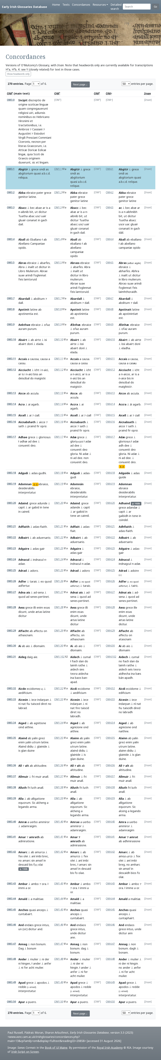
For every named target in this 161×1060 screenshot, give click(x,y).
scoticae (33, 104)
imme (129, 888)
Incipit (23, 100)
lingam (44, 162)
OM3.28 (11, 607)
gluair (22, 220)
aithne (29, 727)
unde (31, 612)
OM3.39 (11, 798)
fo (76, 873)
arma (33, 807)
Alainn (74, 738)
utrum (36, 742)
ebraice (31, 193)
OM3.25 (11, 570)
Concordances (81, 4)
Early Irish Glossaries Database (24, 7)
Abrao (123, 283)
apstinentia (25, 314)
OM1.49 (58, 982)
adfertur (23, 586)
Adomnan (25, 484)
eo (42, 581)
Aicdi (73, 689)
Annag (22, 944)
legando (23, 807)
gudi (73, 477)
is (47, 208)
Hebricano (43, 117)
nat (23, 704)
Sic (33, 803)
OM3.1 (10, 169)
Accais (22, 359)
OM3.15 (11, 415)
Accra (74, 404)
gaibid (80, 511)
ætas (39, 612)
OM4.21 (110, 526)
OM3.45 (11, 909)
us (37, 216)
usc (80, 224)
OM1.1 (58, 169)
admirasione (78, 845)
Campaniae (37, 243)
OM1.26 (58, 581)
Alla (21, 798)
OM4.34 (110, 722)
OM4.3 (109, 207)
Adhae (22, 437)
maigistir (39, 378)
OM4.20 (110, 503)
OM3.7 (10, 298)
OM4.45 (110, 909)
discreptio (34, 100)
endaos (81, 925)
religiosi (23, 113)
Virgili (21, 137)
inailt (31, 267)
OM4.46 (110, 924)
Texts (65, 4)
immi (21, 888)
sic (33, 162)
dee (34, 441)
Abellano (24, 243)
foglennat (39, 275)
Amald (22, 899)
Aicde (22, 689)
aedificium (25, 693)
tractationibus (27, 125)
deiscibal (23, 378)
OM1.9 (58, 324)
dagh (132, 948)
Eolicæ (42, 150)
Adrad (22, 570)
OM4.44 (110, 898)
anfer (47, 963)
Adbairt (23, 537)
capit (21, 507)
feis (20, 279)
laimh (73, 665)
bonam (123, 952)
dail (20, 224)
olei (25, 856)
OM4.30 (110, 645)
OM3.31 (11, 656)
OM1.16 (58, 421)
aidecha (83, 673)
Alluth (22, 787)
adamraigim (29, 826)
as (47, 169)
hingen (25, 963)
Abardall (24, 299)
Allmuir (23, 776)
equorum (24, 803)
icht (36, 370)
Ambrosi (23, 129)
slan (81, 661)
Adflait (75, 527)
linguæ (43, 104)
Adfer (22, 581)
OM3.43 (11, 883)
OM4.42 (110, 852)
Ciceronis (24, 142)
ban (84, 678)
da (137, 661)
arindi (29, 275)
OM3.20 (11, 503)
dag (83, 948)
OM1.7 (58, 298)
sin (33, 860)
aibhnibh (131, 212)
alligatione (38, 798)
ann (72, 937)
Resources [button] (99, 4)
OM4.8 (109, 309)
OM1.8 (58, 309)
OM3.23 (11, 548)
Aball (21, 239)
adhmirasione (131, 841)
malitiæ (135, 899)
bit (31, 212)
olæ (121, 877)
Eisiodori (39, 133)
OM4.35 (110, 738)
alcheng (41, 803)
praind (32, 426)
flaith (43, 527)
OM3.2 (10, 192)
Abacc (22, 208)
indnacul (38, 559)
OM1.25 (58, 570)
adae (21, 564)
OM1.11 (58, 358)
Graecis (23, 158)
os (78, 441)
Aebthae (24, 325)
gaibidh (123, 516)
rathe (81, 665)
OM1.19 (58, 483)
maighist (125, 386)
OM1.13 (58, 393)
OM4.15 (110, 415)
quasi (37, 173)
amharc (135, 864)
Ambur (23, 884)
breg (122, 864)
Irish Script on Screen (25, 1052)
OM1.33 (58, 699)
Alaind (22, 738)
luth (33, 787)
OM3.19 (11, 483)
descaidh (124, 873)
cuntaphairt (126, 918)
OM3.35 (11, 738)
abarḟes (45, 263)
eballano (75, 243)
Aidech (75, 657)
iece (33, 700)
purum (32, 329)
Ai (19, 646)
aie (35, 657)
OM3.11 (11, 358)
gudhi (42, 473)
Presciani (32, 137)
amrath (34, 837)
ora (44, 884)
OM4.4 (109, 239)
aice (123, 378)
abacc (74, 224)
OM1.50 (58, 1001)
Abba (21, 193)
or (29, 888)
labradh (75, 716)
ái (131, 404)
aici (46, 370)
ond (85, 727)
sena (41, 592)
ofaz (47, 325)
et (31, 121)
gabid (35, 507)
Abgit (23, 169)
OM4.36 (110, 765)
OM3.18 (11, 472)
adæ (88, 441)
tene (46, 507)
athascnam (25, 635)
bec (32, 208)
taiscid (85, 708)
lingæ (21, 154)
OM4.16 (110, 421)
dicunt (22, 612)
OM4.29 (110, 630)
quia (30, 154)
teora (74, 673)
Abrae (43, 271)
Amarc (22, 852)
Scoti (36, 154)
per (44, 142)
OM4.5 (109, 262)
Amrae (75, 822)
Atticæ (22, 150)
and (39, 929)
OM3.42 (11, 852)
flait (72, 531)
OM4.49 (110, 982)
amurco (75, 856)
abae (38, 208)
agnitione (40, 723)
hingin (74, 967)
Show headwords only (18, 73)
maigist (76, 386)
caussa (34, 359)
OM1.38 (58, 787)
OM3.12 (11, 369)
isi (45, 340)
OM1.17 (58, 437)
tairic (134, 586)
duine (31, 750)
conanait (124, 228)
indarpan (43, 700)
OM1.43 (58, 883)
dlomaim (39, 646)
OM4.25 (110, 570)
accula (35, 393)
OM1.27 (58, 592)
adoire (134, 570)
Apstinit (23, 309)
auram (22, 329)
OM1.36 (58, 765)
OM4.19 (110, 483)
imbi (39, 856)
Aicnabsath (78, 422)
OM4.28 (110, 607)
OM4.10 (110, 339)
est (36, 314)
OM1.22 (58, 537)
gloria (74, 454)
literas (22, 146)
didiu (30, 746)
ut (36, 212)
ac (120, 208)
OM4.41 (110, 836)
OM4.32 (110, 688)
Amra (122, 822)
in (39, 220)
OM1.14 (58, 404)
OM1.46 (58, 924)
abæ (73, 212)
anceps (41, 910)
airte (38, 340)
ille (135, 607)
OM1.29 (58, 630)
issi (82, 344)
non (86, 458)
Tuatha (23, 216)
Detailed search (116, 7)
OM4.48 (110, 959)
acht (31, 967)
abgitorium (25, 173)
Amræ (22, 822)
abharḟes (124, 271)
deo (33, 445)
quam (22, 108)
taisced (35, 704)
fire (77, 708)
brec (45, 856)
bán (121, 678)
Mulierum (32, 271)
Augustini (24, 133)
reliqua (22, 177)
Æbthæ (75, 325)
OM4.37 (110, 776)
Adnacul (23, 559)
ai (29, 404)
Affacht (23, 631)
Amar (22, 837)
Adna (21, 592)
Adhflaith (125, 527)
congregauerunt (37, 108)
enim (40, 607)
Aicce (22, 393)
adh (121, 445)
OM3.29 (11, 630)
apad (73, 682)
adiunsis (40, 113)
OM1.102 (59, 656)
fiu (28, 704)
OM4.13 (110, 393)
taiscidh (128, 708)
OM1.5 (58, 262)
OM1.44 (58, 898)
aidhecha (124, 673)
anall (45, 776)
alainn (122, 750)
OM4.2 (109, 192)
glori (73, 441)
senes (33, 597)
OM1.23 (58, 548)
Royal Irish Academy (110, 1047)
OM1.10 (58, 339)
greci (42, 738)
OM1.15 (58, 415)
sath (21, 426)
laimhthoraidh (128, 292)
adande (75, 507)
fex (20, 856)
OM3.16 (11, 421)
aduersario (43, 537)
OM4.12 (110, 369)
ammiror (44, 822)
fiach (75, 661)
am (39, 860)
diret (44, 704)
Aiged (22, 723)
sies (81, 669)
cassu (21, 363)
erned (32, 987)
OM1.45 (58, 909)
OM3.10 (11, 339)
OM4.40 (110, 821)
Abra (21, 267)
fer (26, 967)
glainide (42, 746)
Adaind (23, 503)
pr (39, 193)
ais (28, 592)
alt (27, 765)
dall (20, 303)
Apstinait (125, 309)
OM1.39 (58, 798)
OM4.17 (110, 437)
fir (38, 426)
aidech (74, 669)
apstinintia (81, 314)
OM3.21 (11, 526)
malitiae (38, 899)
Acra (21, 404)
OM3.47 (11, 944)
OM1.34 (58, 722)
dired (137, 708)
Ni (80, 454)
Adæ (73, 437)
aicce (127, 374)
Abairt (22, 340)
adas (34, 473)
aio (28, 646)
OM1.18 (58, 472)
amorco (126, 856)
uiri (31, 113)
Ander (22, 959)
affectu (38, 631)
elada (39, 344)
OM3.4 (10, 239)
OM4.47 (110, 944)
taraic (33, 581)
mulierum (76, 279)
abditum (39, 299)
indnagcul (125, 564)
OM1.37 (58, 776)
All (20, 765)
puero (32, 1002)
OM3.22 (11, 537)
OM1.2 (58, 192)
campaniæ (77, 252)
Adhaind (124, 503)
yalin (35, 738)
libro (85, 275)
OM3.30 (11, 645)
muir (39, 776)
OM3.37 (11, 776)
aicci (77, 374)
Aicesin (23, 700)
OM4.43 (110, 883)
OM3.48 (11, 959)
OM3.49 (11, 982)
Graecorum (34, 146)
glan (24, 750)
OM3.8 (10, 309)
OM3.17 (11, 437)
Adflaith (24, 527)
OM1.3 (58, 207)
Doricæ (32, 150)
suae (21, 275)
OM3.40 (11, 821)
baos (78, 678)
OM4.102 (111, 656)
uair (43, 216)
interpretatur (26, 492)
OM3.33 (11, 699)
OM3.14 (11, 404)
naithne (123, 731)
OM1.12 (58, 369)
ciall (37, 415)
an (40, 374)
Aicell (22, 415)
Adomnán (76, 484)
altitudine (40, 765)
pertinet (43, 597)
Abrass (74, 263)
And (21, 925)
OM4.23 (110, 548)
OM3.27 (11, 592)
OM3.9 (10, 324)
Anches (23, 910)
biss (35, 374)
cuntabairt (25, 914)
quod (48, 581)
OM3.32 (11, 688)
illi (34, 607)
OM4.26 (110, 581)
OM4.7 (109, 298)
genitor (23, 197)
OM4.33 (110, 699)
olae (81, 873)
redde (22, 987)
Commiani (44, 137)
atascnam (125, 639)
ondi (42, 169)
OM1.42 (58, 852)
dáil (121, 232)
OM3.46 (11, 924)
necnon (36, 142)
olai (40, 864)
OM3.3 (10, 207)
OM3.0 (10, 100)
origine (22, 104)
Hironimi (23, 121)
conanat (32, 220)
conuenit (24, 445)
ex (34, 117)
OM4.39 (110, 798)
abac (31, 216)
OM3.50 (11, 1001)
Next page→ (80, 84)
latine (32, 197)
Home (56, 4)
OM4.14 (110, 404)
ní (135, 704)
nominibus (25, 117)
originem (34, 158)
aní (33, 856)
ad (29, 441)
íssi (123, 344)
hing (134, 963)
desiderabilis (26, 488)
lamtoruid (30, 279)
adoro (34, 570)
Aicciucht (24, 370)
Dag (21, 948)
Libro (21, 271)
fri (33, 776)
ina (72, 678)
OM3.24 (11, 559)
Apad (21, 982)
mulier (34, 959)
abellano (75, 247)
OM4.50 (110, 1001)
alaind (74, 750)
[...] (122, 466)
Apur (21, 1002)
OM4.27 (110, 592)
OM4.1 (109, 169)
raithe (130, 665)
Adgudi (23, 473)
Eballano (35, 239)
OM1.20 (58, 503)
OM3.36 (11, 765)
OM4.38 (110, 787)
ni (71, 458)
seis (130, 669)
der (47, 959)
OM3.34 (11, 722)
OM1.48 (58, 959)
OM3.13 (11, 393)
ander (37, 963)
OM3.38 (11, 787)
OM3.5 (10, 262)
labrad (22, 708)
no (120, 661)
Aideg (22, 657)
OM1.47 (58, 944)
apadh (129, 678)
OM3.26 (11, 581)
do (32, 378)
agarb (35, 404)
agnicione (76, 727)
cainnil (25, 511)
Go (155, 6)
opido (22, 247)
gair (79, 553)
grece (35, 169)
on (45, 631)
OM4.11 (110, 358)
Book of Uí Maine (56, 1047)
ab (27, 239)
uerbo (34, 822)
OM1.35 (58, 738)
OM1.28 (58, 607)
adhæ (23, 441)
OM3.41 (11, 836)
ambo (35, 884)
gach (44, 220)
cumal (87, 657)
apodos (42, 982)
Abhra (135, 271)
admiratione (26, 841)
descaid (23, 864)
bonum (41, 944)
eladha (125, 348)
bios (133, 873)
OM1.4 (58, 239)
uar (127, 224)
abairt (22, 344)
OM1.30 (58, 645)
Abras (22, 263)
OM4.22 (110, 537)
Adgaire (23, 548)
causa (44, 359)
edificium (124, 693)
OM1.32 (58, 688)
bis (79, 378)
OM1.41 (58, 836)
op (43, 426)
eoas (47, 607)
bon (31, 948)
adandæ (132, 507)
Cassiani (37, 129)
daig (30, 657)
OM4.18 (110, 472)
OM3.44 (11, 898)
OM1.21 (58, 526)
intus (45, 925)
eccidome (84, 689)
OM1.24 (58, 559)
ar (44, 208)
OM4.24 (110, 559)
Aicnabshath (27, 422)
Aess (21, 607)
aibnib (25, 212)
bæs (138, 673)
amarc (26, 860)
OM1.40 (58, 821)
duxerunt (24, 162)
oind (21, 727)
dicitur (43, 212)
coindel (123, 520)
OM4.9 (109, 324)
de (43, 100)
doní (30, 344)
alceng (123, 811)
